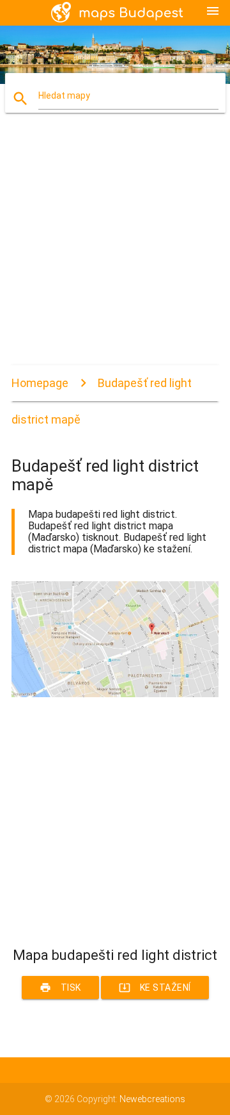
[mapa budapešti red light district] (115, 694)
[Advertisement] (115, 250)
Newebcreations (152, 1099)
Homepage (40, 383)
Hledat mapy (64, 95)
